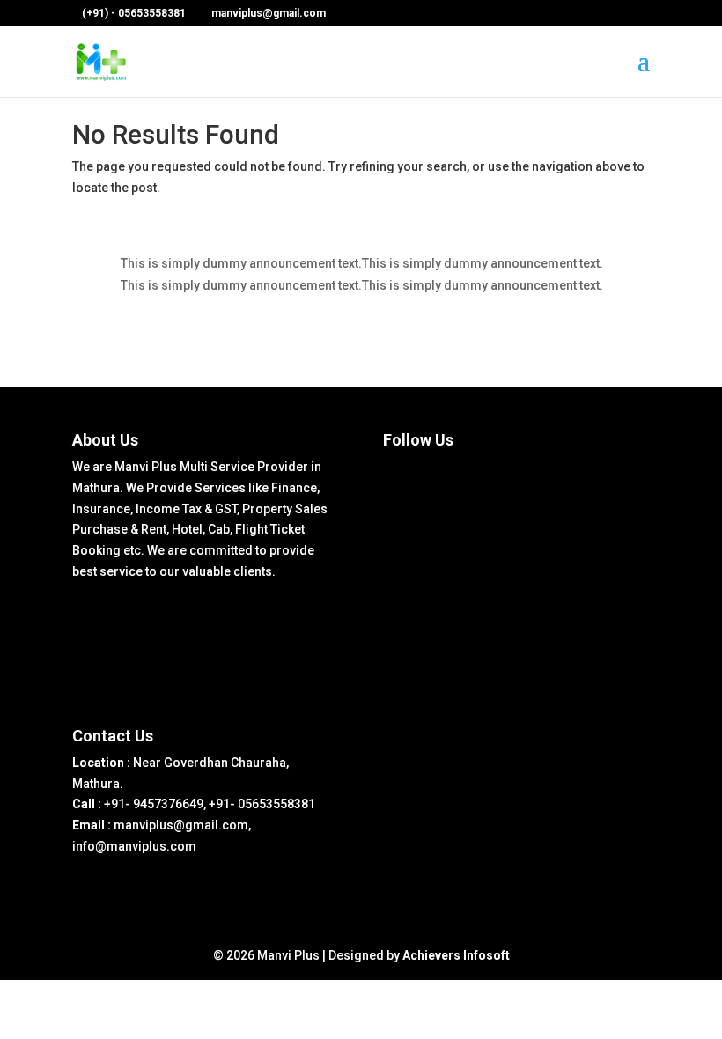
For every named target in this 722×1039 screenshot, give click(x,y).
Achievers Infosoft (456, 955)
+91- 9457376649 (153, 804)
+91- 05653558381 (262, 804)
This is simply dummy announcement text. (241, 263)
